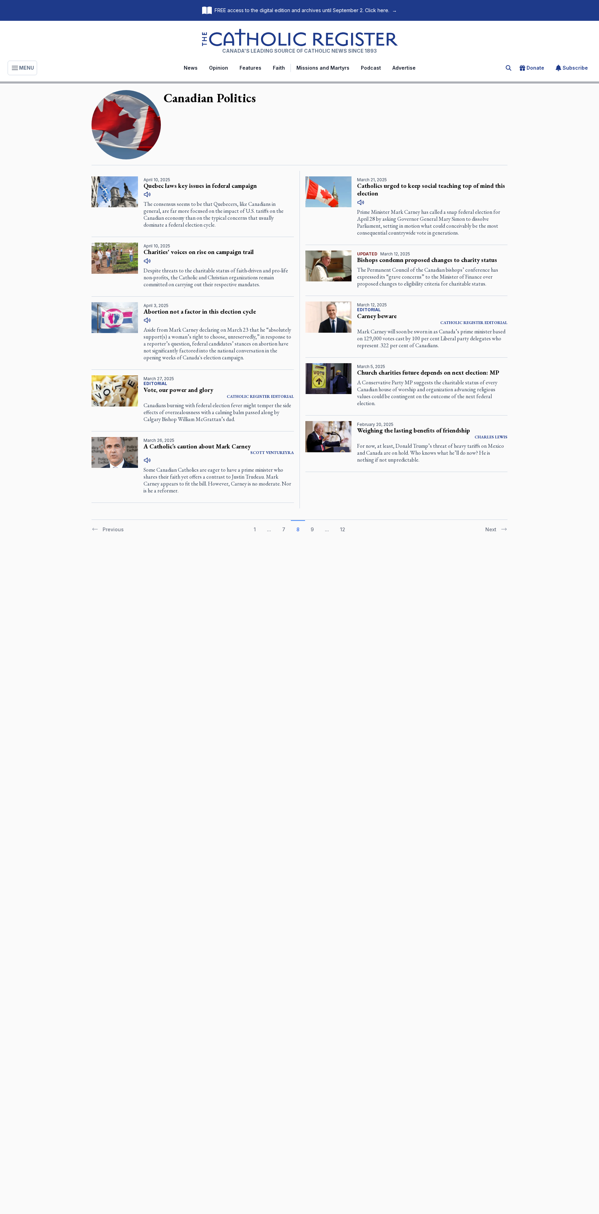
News (191, 68)
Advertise (404, 68)
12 (342, 529)
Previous (113, 529)
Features (250, 68)
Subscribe (575, 68)
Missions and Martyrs (322, 68)
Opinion (218, 68)
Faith (279, 68)
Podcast (371, 68)
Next (490, 529)
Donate (535, 68)
